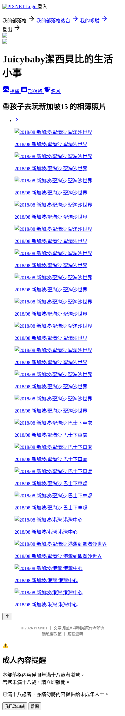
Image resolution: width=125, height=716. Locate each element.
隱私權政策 (52, 634)
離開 (35, 706)
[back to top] (7, 616)
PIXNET (41, 628)
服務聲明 (75, 634)
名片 (56, 91)
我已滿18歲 (15, 706)
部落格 (36, 91)
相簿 (15, 91)
